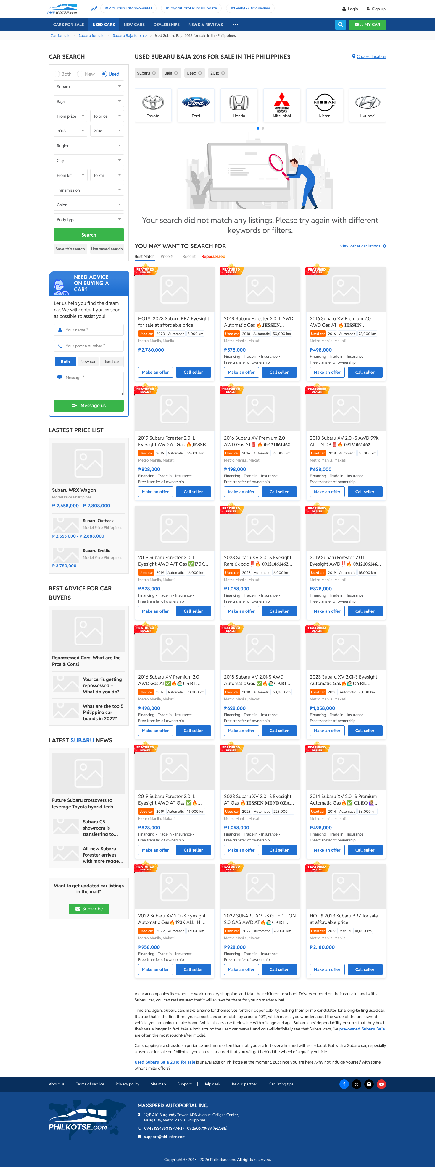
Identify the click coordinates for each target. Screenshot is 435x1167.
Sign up (378, 9)
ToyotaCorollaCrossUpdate (193, 8)
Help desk (211, 1084)
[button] (258, 128)
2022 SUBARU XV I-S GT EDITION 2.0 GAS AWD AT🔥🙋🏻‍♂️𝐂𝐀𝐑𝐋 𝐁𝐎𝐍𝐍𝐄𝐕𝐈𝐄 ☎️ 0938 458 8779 (260, 919)
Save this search (70, 249)
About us (57, 1084)
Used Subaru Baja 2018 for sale (165, 1062)
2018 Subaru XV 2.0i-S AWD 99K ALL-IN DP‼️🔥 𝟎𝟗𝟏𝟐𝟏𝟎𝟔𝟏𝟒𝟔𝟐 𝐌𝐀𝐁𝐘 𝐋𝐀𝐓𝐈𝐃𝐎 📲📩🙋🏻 (344, 441)
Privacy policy (127, 1084)
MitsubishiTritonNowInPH (130, 8)
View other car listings (360, 246)
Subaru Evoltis (96, 550)
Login (353, 9)
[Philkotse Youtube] (381, 1084)
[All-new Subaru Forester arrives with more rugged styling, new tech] (66, 853)
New (90, 74)
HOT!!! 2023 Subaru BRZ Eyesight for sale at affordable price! (173, 321)
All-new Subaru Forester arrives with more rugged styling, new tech (102, 855)
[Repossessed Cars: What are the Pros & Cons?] (88, 631)
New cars (134, 24)
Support (185, 1084)
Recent (189, 256)
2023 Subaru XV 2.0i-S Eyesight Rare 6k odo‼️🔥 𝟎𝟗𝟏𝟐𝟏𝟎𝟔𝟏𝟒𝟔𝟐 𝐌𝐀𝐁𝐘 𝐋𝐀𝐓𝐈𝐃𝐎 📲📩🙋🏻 (257, 560)
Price (166, 256)
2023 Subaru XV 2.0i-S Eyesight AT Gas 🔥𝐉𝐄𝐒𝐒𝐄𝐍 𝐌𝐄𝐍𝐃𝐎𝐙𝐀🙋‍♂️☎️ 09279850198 (257, 799)
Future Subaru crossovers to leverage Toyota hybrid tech (82, 803)
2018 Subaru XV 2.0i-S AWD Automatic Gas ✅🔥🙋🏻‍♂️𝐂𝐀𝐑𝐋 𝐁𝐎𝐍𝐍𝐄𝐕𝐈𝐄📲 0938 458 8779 (256, 680)
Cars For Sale (68, 24)
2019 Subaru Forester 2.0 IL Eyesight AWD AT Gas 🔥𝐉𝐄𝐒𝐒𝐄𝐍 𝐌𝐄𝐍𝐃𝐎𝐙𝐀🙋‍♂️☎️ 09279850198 (174, 441)
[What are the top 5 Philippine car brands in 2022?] (66, 710)
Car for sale (60, 35)
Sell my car (367, 24)
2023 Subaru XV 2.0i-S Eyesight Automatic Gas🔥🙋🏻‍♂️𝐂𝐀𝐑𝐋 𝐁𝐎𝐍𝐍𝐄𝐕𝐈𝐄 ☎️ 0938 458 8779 (343, 680)
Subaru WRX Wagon (74, 490)
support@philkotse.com (165, 1136)
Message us (93, 405)
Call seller (193, 372)
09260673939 (199, 1128)
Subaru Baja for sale (130, 35)
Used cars (104, 24)
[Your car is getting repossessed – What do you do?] (66, 684)
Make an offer (155, 372)
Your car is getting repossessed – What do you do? (102, 685)
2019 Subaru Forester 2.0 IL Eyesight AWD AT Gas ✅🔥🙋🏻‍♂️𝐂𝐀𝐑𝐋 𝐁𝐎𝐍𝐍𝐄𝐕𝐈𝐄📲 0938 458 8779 (170, 799)
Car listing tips (281, 1084)
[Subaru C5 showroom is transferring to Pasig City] (66, 826)
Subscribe (92, 909)
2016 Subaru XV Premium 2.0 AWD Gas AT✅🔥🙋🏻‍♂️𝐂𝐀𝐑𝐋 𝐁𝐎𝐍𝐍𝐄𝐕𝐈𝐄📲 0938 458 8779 (171, 680)
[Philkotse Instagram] (369, 1084)
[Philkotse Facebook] (344, 1084)
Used (114, 74)
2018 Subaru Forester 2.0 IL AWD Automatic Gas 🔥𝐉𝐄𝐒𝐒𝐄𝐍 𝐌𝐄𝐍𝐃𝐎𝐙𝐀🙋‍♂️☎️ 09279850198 (258, 321)
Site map (158, 1084)
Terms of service (90, 1084)
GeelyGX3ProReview (252, 8)
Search (88, 235)
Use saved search (107, 249)
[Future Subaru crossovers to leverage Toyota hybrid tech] (88, 773)
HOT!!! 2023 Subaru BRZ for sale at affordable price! (344, 919)
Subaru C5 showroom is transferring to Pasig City (98, 828)
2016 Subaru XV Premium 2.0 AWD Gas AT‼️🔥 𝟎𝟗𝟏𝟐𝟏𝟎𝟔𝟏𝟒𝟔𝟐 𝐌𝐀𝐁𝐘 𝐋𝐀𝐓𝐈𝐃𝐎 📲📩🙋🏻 (257, 441)
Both (67, 74)
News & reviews (205, 24)
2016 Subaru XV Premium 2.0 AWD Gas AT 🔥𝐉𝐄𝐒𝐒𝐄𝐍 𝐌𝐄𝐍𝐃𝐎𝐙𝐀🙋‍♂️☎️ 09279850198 (343, 321)
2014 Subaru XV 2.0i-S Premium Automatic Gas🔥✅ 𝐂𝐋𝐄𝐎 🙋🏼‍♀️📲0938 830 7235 (345, 799)
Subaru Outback (98, 520)
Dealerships (167, 24)
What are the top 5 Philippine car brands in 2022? (103, 712)
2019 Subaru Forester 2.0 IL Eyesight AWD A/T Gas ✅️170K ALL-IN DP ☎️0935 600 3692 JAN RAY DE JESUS (174, 560)
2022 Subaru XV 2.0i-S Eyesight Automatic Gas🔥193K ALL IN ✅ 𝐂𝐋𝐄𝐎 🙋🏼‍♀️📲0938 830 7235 (172, 919)
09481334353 (156, 1128)
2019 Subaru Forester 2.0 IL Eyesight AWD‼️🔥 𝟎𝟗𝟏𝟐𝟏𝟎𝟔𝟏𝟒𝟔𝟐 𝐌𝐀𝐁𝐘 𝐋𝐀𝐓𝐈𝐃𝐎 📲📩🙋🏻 (344, 560)
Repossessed (213, 256)
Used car (111, 361)
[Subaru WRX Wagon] (88, 463)
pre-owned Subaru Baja (362, 1029)
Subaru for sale (91, 35)
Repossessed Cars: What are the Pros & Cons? (86, 661)
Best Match (145, 256)
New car (88, 361)
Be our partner (244, 1084)
